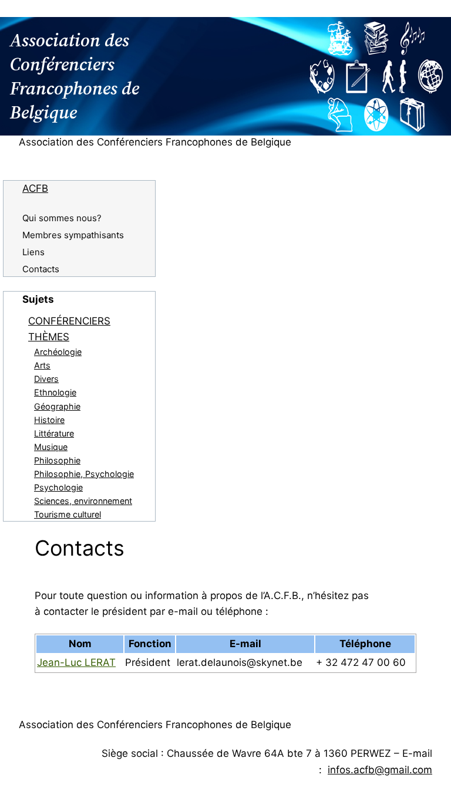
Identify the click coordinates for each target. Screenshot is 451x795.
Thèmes (48, 337)
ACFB (35, 188)
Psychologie (58, 487)
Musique (51, 447)
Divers (46, 379)
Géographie (57, 406)
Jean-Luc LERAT (76, 662)
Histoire (49, 420)
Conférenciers (69, 321)
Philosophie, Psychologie (84, 474)
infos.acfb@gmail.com (380, 770)
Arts (42, 365)
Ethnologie (55, 392)
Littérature (54, 433)
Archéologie (58, 352)
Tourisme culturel (67, 514)
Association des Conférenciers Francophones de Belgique (155, 142)
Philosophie (57, 460)
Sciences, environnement (83, 501)
